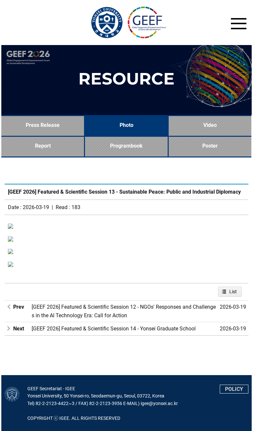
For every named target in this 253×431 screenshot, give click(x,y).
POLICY (234, 389)
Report (43, 146)
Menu (238, 24)
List (233, 291)
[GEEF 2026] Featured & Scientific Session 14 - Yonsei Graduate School (114, 328)
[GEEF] (126, 22)
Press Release (43, 125)
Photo (126, 125)
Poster (210, 146)
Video (210, 125)
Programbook (126, 146)
